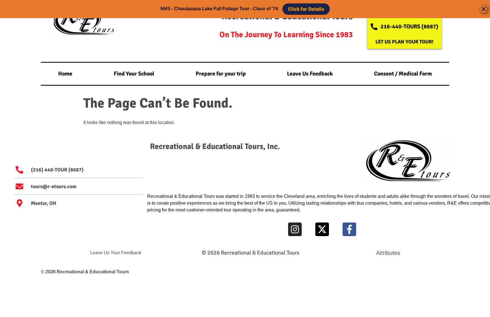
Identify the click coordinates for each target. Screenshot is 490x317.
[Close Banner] (483, 9)
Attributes (388, 253)
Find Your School (134, 73)
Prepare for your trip (221, 73)
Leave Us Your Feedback (115, 252)
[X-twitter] (322, 229)
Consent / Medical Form (403, 73)
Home (65, 73)
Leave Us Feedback (310, 73)
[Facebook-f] (349, 229)
